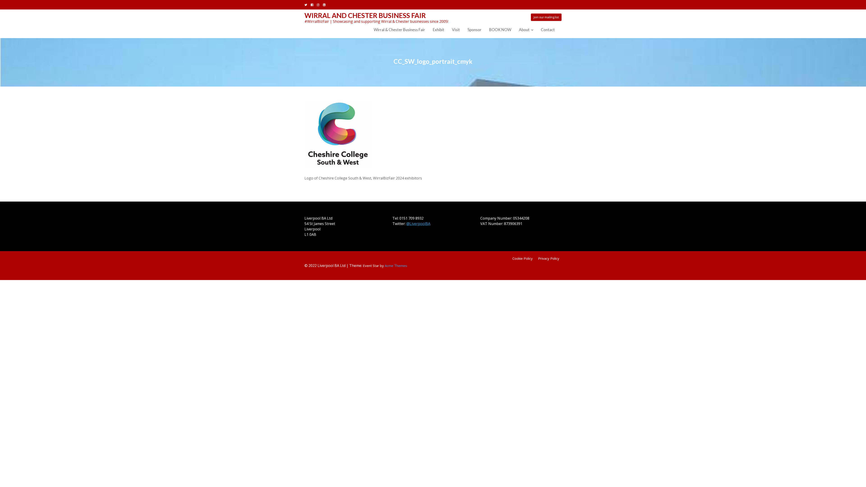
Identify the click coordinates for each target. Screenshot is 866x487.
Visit (456, 29)
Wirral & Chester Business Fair (399, 29)
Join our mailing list (546, 17)
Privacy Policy (548, 258)
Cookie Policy (522, 258)
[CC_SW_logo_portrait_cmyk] (337, 133)
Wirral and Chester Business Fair (365, 15)
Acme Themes (396, 265)
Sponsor (474, 29)
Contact (548, 29)
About (524, 29)
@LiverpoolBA (418, 223)
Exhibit (438, 29)
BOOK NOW (500, 29)
